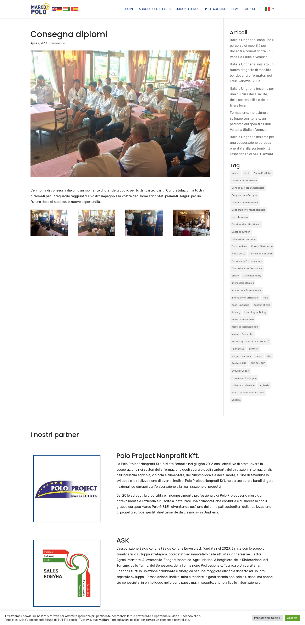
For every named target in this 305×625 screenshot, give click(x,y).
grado (235, 275)
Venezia (236, 399)
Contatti (252, 9)
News (235, 9)
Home (129, 9)
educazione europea (244, 239)
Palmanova (238, 348)
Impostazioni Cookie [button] (267, 617)
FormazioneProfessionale (247, 261)
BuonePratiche (262, 173)
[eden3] (191, 236)
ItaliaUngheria (262, 304)
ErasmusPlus (239, 246)
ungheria (264, 385)
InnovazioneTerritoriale (245, 297)
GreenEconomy (252, 275)
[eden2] (144, 236)
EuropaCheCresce (262, 246)
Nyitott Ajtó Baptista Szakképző (250, 341)
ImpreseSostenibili (243, 282)
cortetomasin (240, 217)
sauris (258, 356)
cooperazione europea (245, 202)
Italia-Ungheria (240, 304)
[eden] (49, 236)
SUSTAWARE (258, 363)
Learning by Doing (255, 312)
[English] (54, 8)
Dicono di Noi (187, 9)
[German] (60, 8)
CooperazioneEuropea (244, 195)
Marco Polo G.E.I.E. (153, 9)
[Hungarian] (65, 8)
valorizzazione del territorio (248, 392)
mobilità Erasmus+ (243, 319)
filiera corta (238, 253)
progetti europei (241, 356)
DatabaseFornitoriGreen (246, 224)
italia (265, 297)
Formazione (57, 43)
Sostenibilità (239, 363)
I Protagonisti (215, 9)
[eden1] (96, 236)
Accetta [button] (292, 617)
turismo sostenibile (243, 385)
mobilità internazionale (245, 326)
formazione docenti (261, 253)
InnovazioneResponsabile (247, 290)
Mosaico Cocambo (242, 334)
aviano (235, 173)
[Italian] (70, 8)
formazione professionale (247, 268)
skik (269, 356)
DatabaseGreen (241, 231)
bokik (247, 173)
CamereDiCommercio (244, 180)
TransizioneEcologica (244, 378)
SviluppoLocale (241, 370)
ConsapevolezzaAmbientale (248, 187)
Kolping (236, 312)
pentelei (253, 348)
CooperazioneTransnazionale (248, 209)
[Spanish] (76, 8)
